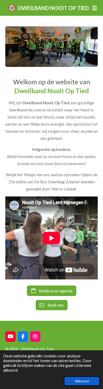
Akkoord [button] (82, 381)
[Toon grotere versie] (51, 46)
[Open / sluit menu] (94, 8)
